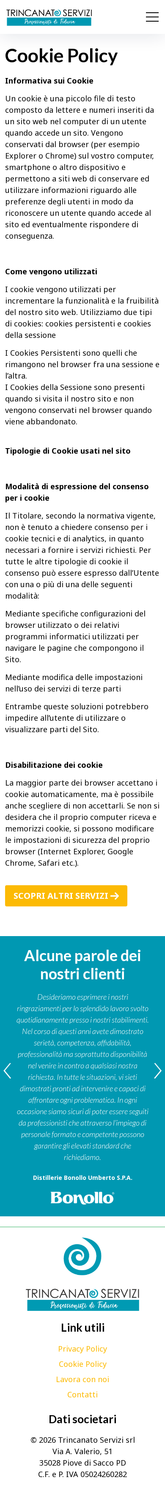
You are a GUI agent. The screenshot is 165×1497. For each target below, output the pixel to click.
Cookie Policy (83, 1363)
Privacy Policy (82, 1348)
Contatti (82, 1394)
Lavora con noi (82, 1379)
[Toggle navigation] (152, 17)
